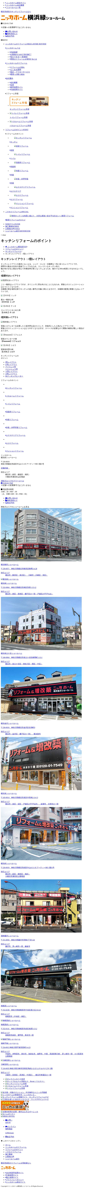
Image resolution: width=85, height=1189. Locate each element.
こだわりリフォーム (17, 212)
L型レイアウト (11, 364)
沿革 (12, 85)
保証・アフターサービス (20, 72)
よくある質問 (15, 70)
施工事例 (12, 226)
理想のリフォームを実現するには (23, 59)
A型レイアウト (11, 374)
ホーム (8, 1145)
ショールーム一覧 (13, 7)
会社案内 (9, 78)
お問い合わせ (12, 31)
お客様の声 (12, 229)
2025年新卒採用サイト (15, 1173)
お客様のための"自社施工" (20, 54)
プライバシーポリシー (15, 1180)
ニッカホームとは (13, 48)
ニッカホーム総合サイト (16, 3)
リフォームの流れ (17, 67)
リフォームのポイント (16, 130)
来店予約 (10, 36)
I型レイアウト (10, 362)
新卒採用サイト (16, 87)
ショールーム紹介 (17, 231)
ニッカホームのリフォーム (25, 44)
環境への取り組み (17, 74)
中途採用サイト (16, 89)
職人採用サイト (12, 1177)
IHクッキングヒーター (14, 376)
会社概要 (13, 82)
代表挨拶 (13, 52)
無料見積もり (12, 34)
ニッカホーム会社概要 (15, 5)
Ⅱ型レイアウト (11, 371)
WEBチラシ (12, 224)
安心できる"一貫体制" (19, 57)
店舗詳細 (4, 468)
